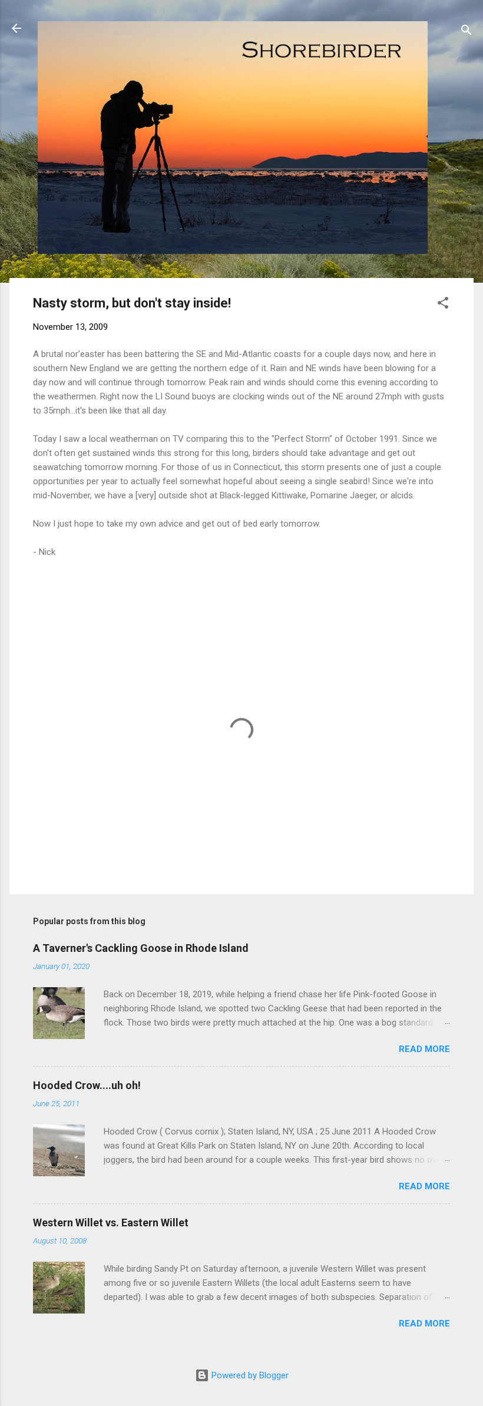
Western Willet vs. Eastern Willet (110, 1222)
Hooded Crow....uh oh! (87, 1085)
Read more (424, 1049)
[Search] (466, 32)
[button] (443, 305)
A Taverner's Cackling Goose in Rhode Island (141, 948)
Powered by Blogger (249, 1375)
